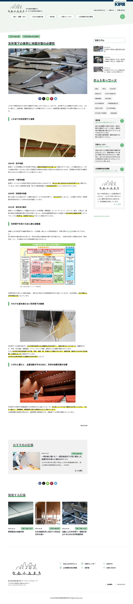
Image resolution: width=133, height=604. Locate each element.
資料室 (52, 16)
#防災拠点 (108, 98)
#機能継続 (98, 98)
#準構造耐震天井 (113, 103)
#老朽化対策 (99, 108)
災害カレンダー (66, 16)
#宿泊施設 (114, 113)
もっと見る (117, 204)
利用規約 (109, 584)
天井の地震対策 (37, 16)
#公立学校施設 (110, 108)
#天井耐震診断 (99, 103)
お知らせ (111, 10)
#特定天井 (98, 94)
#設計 (96, 89)
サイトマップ (121, 584)
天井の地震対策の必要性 (31, 36)
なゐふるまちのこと (99, 10)
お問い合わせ (121, 10)
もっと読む (79, 471)
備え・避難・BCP (19, 16)
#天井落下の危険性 (101, 113)
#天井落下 (113, 89)
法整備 (70, 231)
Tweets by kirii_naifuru (101, 216)
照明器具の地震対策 (16, 531)
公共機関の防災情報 (70, 568)
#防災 (104, 89)
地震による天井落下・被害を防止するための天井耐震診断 (74, 532)
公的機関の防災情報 (86, 16)
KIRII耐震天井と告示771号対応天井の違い (47, 532)
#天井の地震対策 (110, 94)
